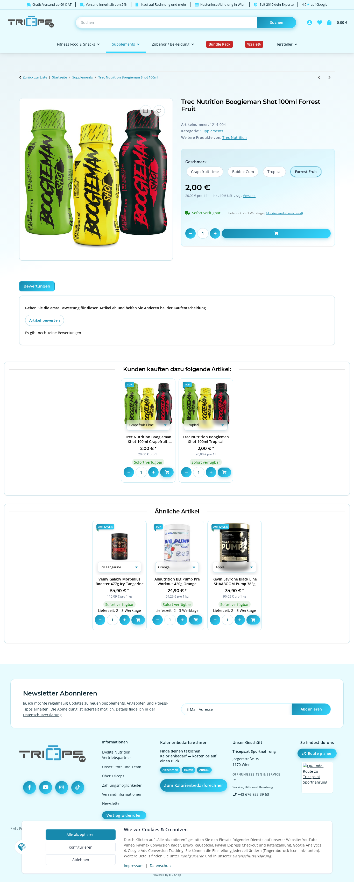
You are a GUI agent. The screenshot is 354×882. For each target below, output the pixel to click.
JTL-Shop (175, 875)
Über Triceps (113, 775)
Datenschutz (161, 865)
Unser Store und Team (121, 766)
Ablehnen (80, 859)
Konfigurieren (81, 847)
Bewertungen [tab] (37, 286)
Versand (249, 195)
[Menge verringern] (190, 233)
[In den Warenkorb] (23, 95)
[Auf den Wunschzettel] (159, 111)
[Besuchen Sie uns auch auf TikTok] (77, 787)
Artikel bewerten (44, 320)
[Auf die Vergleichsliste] (145, 111)
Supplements (211, 130)
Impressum (134, 865)
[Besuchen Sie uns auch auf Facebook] (29, 787)
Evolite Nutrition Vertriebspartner (116, 755)
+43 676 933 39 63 (253, 794)
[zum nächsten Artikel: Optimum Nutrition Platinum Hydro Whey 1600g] (329, 77)
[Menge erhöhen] (215, 233)
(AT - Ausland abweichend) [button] (284, 213)
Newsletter (111, 803)
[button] (310, 22)
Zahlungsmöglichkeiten (122, 785)
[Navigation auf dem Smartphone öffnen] (317, 777)
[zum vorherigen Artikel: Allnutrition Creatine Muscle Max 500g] (319, 77)
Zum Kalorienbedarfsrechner (193, 785)
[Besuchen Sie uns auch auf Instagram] (61, 787)
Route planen (320, 753)
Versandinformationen (121, 794)
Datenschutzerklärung (42, 714)
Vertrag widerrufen (124, 815)
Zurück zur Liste (35, 77)
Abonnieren (311, 709)
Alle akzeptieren (81, 834)
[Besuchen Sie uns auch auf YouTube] (45, 787)
